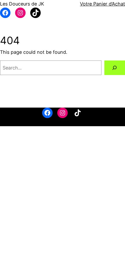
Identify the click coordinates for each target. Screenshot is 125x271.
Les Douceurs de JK (22, 4)
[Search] (114, 67)
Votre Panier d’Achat (102, 4)
